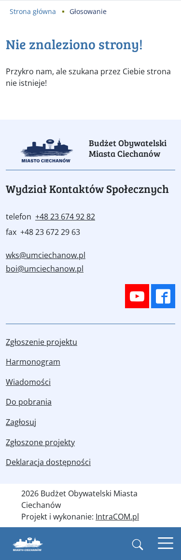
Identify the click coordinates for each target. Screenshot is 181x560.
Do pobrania (29, 401)
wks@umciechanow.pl (45, 255)
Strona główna (33, 11)
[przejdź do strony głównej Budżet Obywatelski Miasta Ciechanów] (28, 545)
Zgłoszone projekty (40, 442)
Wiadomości (28, 382)
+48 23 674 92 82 (65, 216)
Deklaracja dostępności (48, 462)
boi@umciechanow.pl (45, 268)
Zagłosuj (21, 422)
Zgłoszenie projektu (41, 342)
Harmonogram (33, 361)
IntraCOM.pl (117, 516)
